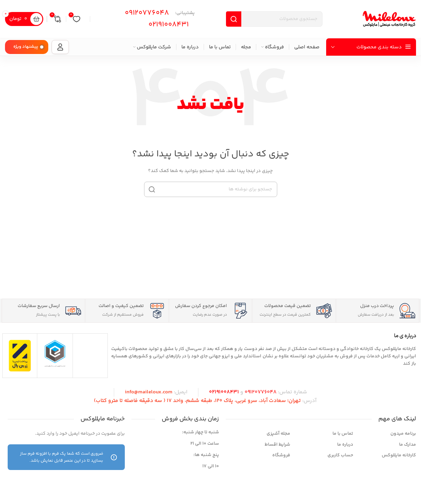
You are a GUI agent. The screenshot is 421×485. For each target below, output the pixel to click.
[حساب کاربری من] (60, 47)
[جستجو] (151, 189)
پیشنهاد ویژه (25, 46)
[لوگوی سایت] (389, 19)
